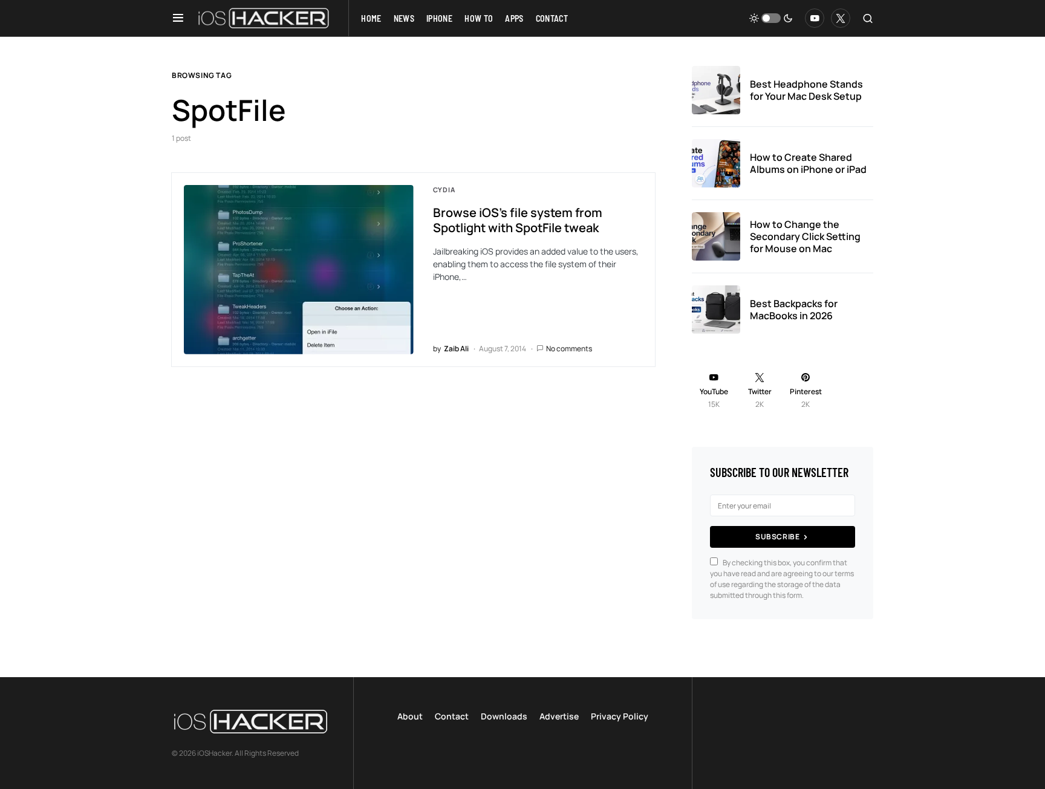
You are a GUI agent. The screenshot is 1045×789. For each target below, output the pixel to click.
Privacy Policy (619, 716)
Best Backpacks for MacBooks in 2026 (794, 309)
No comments (569, 348)
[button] (178, 18)
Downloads (504, 716)
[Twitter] (840, 18)
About (410, 716)
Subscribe (777, 536)
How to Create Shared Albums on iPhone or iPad (808, 163)
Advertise (559, 716)
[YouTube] (814, 18)
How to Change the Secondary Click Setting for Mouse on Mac (805, 236)
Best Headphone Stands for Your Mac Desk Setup (806, 90)
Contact (452, 716)
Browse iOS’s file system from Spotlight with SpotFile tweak (517, 220)
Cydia (444, 189)
